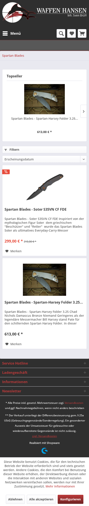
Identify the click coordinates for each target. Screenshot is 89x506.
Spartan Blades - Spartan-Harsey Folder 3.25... (44, 118)
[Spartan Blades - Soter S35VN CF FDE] (44, 186)
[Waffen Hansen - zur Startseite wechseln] (44, 12)
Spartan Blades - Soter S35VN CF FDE (36, 209)
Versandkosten (74, 403)
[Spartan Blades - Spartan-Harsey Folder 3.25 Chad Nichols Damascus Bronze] (44, 99)
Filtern (14, 149)
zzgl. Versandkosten (44, 436)
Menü (15, 33)
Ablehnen (15, 499)
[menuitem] (11, 33)
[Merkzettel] (71, 33)
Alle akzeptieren (41, 499)
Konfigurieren (70, 499)
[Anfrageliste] (82, 33)
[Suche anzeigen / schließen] (61, 33)
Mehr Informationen (60, 486)
